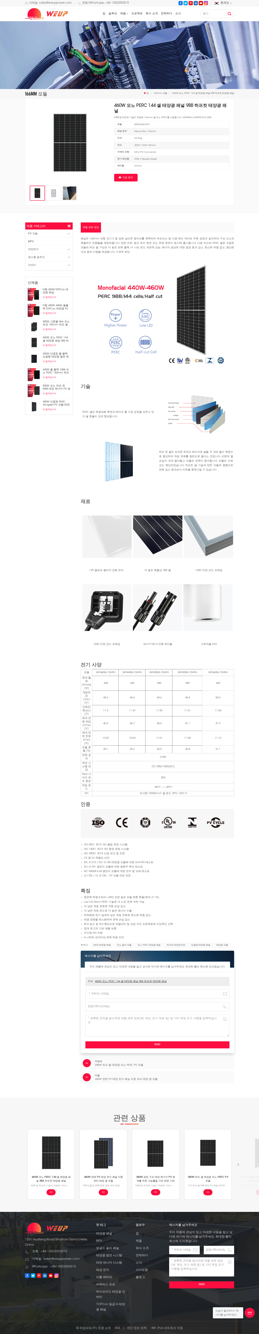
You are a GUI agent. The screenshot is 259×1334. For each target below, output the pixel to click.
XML (117, 1328)
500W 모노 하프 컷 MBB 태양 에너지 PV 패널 (56, 387)
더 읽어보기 (48, 297)
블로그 (140, 1277)
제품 (123, 13)
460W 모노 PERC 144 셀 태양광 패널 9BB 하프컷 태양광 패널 (56, 339)
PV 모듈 (33, 233)
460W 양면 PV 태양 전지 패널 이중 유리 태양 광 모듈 (103, 1179)
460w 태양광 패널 (102, 945)
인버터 (32, 265)
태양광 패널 (104, 1233)
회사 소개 (152, 13)
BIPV (31, 241)
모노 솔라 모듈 (124, 945)
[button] (238, 1165)
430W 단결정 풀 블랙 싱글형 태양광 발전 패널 (56, 355)
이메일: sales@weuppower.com (50, 3)
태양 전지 (102, 1270)
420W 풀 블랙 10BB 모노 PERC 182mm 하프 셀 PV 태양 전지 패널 (56, 371)
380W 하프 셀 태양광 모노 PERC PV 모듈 (208, 1179)
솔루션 (112, 13)
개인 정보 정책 (137, 1328)
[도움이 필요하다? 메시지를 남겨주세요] (250, 1313)
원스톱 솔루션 (36, 257)
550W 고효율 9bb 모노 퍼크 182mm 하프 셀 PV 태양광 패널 (56, 323)
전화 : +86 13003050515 (49, 1251)
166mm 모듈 (160, 93)
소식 (178, 13)
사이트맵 (142, 1270)
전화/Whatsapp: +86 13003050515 (105, 3)
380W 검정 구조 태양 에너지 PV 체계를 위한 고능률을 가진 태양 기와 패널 (155, 1179)
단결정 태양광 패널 (200, 945)
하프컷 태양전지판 (176, 945)
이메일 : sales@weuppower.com (56, 1259)
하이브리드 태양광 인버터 (110, 1294)
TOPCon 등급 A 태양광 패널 (110, 1307)
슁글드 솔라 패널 (107, 1248)
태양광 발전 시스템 (109, 1255)
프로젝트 (137, 13)
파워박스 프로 (105, 1284)
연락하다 (166, 13)
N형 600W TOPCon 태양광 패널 (55, 291)
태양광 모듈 (222, 945)
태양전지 (33, 249)
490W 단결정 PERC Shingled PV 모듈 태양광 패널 (56, 403)
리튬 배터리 (104, 1277)
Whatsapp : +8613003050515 (54, 1266)
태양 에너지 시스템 (109, 1262)
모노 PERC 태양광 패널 (149, 945)
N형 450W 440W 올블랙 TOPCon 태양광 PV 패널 (55, 307)
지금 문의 (127, 177)
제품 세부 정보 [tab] (91, 227)
